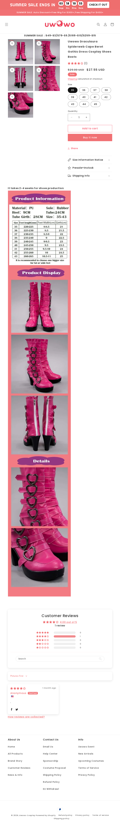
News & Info (15, 774)
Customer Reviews (19, 767)
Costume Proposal (54, 767)
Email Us (48, 746)
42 (106, 97)
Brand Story (15, 760)
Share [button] (74, 148)
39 (72, 97)
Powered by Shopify (46, 815)
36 (83, 90)
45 (95, 104)
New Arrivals (85, 753)
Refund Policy (51, 782)
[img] (18, 688)
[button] (6, 24)
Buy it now (90, 137)
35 (72, 90)
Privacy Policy (86, 774)
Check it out (98, 4)
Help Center (50, 753)
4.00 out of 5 (68, 622)
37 (95, 90)
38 (106, 90)
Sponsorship (50, 760)
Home (11, 746)
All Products (15, 753)
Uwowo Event (86, 746)
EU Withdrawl (51, 789)
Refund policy (65, 815)
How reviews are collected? (26, 717)
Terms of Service (88, 767)
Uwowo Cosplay (27, 815)
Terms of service (100, 815)
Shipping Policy (52, 774)
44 (84, 104)
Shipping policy (61, 818)
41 (95, 97)
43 (72, 104)
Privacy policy (82, 815)
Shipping (72, 79)
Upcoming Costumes (91, 760)
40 (84, 97)
